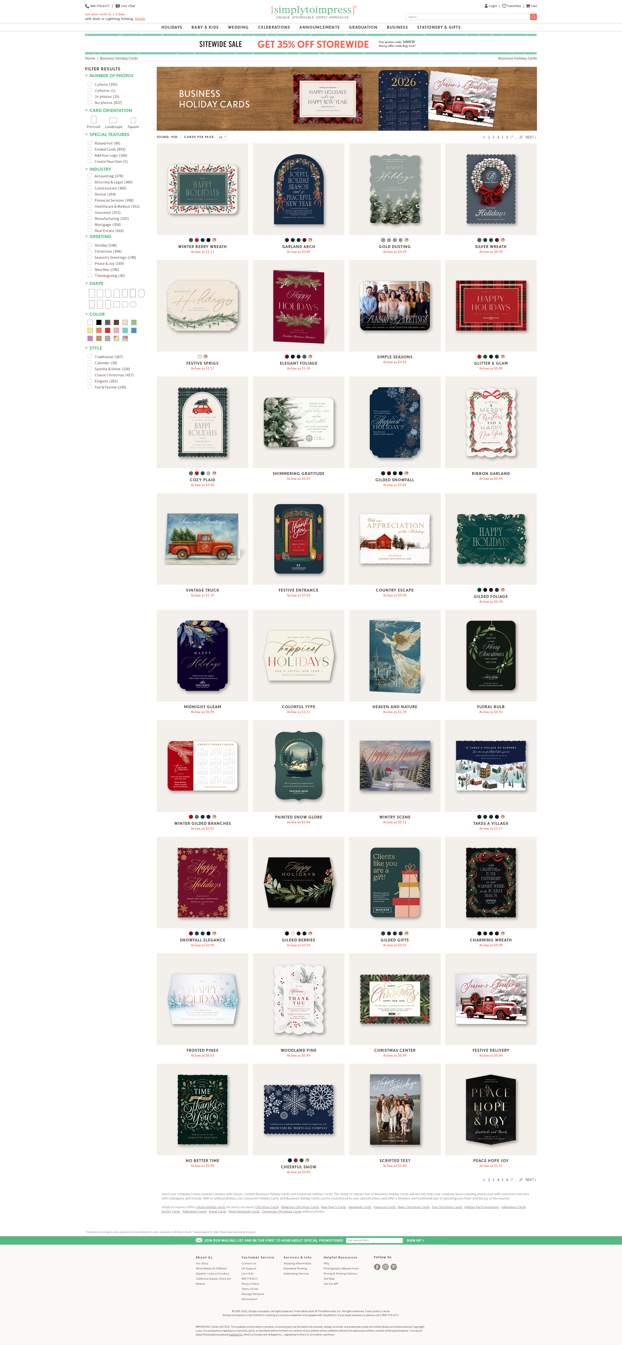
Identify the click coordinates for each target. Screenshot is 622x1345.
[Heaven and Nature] (395, 655)
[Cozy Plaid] (202, 422)
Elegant (101, 381)
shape (96, 283)
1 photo (101, 84)
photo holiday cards (211, 1207)
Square (133, 126)
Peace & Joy (104, 263)
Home (90, 58)
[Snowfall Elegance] (202, 882)
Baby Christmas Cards (414, 1207)
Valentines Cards (513, 1207)
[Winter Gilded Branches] (202, 766)
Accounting (104, 175)
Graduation (363, 27)
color (97, 314)
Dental (100, 194)
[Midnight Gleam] (202, 655)
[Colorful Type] (299, 655)
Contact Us (249, 1263)
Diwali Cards (217, 1211)
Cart (534, 6)
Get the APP (331, 1283)
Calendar (102, 362)
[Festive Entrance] (299, 539)
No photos (103, 102)
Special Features (109, 134)
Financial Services (109, 200)
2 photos (102, 90)
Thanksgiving (106, 275)
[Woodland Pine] (299, 999)
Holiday (101, 245)
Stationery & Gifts (439, 27)
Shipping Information (297, 1263)
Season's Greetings (111, 257)
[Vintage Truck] (202, 539)
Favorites (514, 6)
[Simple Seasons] (395, 306)
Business (397, 27)
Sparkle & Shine (108, 368)
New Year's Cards (333, 1207)
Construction (106, 188)
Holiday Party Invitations (482, 1207)
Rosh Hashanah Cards (244, 1211)
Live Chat (127, 6)
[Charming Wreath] (491, 882)
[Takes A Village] (491, 766)
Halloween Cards (194, 1211)
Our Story (202, 1263)
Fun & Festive (106, 387)
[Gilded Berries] (299, 882)
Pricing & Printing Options (340, 1273)
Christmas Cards (267, 1207)
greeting (100, 236)
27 (521, 137)
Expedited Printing (295, 1268)
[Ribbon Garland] (491, 422)
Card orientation (110, 110)
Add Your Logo (106, 155)
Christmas (103, 251)
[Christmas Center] (395, 999)
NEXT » (531, 137)
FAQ (326, 1263)
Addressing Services (296, 1273)
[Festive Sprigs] (202, 306)
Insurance (103, 212)
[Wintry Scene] (395, 766)
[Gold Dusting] (395, 189)
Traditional (104, 356)
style (95, 348)
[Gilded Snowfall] (395, 422)
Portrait (94, 126)
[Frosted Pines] (202, 999)
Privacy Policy (250, 1283)
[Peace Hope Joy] (491, 1109)
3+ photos (103, 96)
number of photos (111, 75)
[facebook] (377, 1267)
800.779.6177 (99, 6)
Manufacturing (107, 218)
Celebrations (274, 27)
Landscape (113, 126)
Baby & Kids (205, 27)
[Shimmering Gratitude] (299, 422)
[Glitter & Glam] (491, 306)
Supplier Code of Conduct (212, 1273)
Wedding (238, 27)
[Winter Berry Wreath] (202, 189)
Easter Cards (171, 1211)
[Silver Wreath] (491, 189)
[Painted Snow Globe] (299, 766)
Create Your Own (108, 161)
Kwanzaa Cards (385, 1207)
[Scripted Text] (395, 1109)
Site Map (329, 1278)
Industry (100, 169)
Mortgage (103, 224)
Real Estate (104, 230)
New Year (102, 269)
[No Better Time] (202, 1109)
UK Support (249, 1268)
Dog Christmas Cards (447, 1207)
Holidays (171, 27)
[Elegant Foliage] (299, 306)
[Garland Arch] (299, 189)
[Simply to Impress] (313, 18)
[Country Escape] (395, 539)
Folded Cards (105, 149)
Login (493, 6)
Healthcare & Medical (112, 206)
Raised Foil (104, 143)
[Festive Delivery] (491, 999)
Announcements (319, 27)
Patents (200, 1283)
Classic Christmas (109, 374)
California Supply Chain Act (213, 1278)
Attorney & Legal (109, 182)
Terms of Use (250, 1289)
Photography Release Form (341, 1268)
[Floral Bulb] (491, 655)
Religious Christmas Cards (300, 1207)
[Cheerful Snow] (299, 1109)
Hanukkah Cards (359, 1207)
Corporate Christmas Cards (282, 1211)
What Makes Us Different (211, 1268)
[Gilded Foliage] (491, 539)
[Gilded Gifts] (395, 882)
